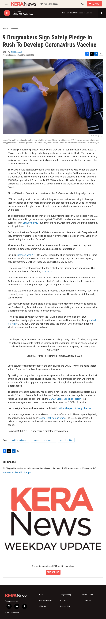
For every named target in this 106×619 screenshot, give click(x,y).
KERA (41, 595)
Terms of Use (87, 595)
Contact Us (86, 601)
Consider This (66, 440)
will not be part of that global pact (75, 408)
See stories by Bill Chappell (17, 472)
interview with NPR (26, 255)
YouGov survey (30, 222)
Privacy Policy (65, 606)
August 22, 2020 (73, 355)
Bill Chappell (16, 52)
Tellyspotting (65, 595)
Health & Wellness (10, 28)
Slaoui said (46, 271)
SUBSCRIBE (53, 572)
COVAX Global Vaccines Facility (65, 398)
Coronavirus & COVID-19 (44, 440)
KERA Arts (43, 606)
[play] (7, 13)
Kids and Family (45, 601)
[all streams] (102, 13)
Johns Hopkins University (52, 418)
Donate (96, 4)
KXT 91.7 (64, 601)
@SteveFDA (53, 350)
